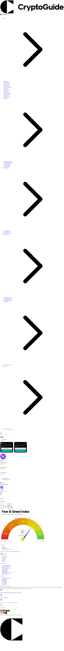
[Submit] (1, 433)
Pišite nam (3, 560)
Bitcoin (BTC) (4, 579)
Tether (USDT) (4, 582)
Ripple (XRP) (4, 581)
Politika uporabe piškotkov (6, 567)
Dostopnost (4, 557)
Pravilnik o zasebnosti (5, 566)
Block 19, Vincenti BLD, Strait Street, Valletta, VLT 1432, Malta (10, 592)
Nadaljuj (2, 553)
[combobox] (32, 434)
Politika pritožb (4, 570)
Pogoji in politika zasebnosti (6, 565)
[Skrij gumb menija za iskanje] (0, 432)
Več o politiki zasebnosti (16, 551)
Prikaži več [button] (2, 446)
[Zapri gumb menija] (1, 16)
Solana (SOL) (4, 584)
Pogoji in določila (5, 569)
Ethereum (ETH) (4, 580)
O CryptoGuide (4, 556)
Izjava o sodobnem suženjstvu (7, 572)
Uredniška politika (5, 571)
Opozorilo (3, 561)
